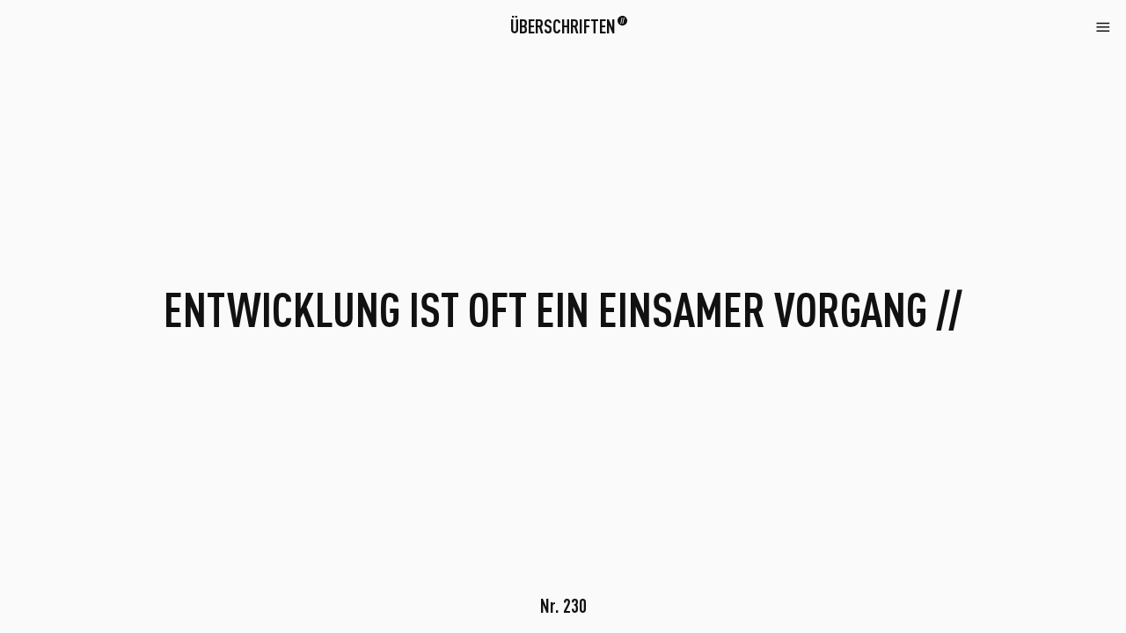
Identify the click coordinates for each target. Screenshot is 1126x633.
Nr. (563, 605)
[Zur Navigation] (1103, 25)
